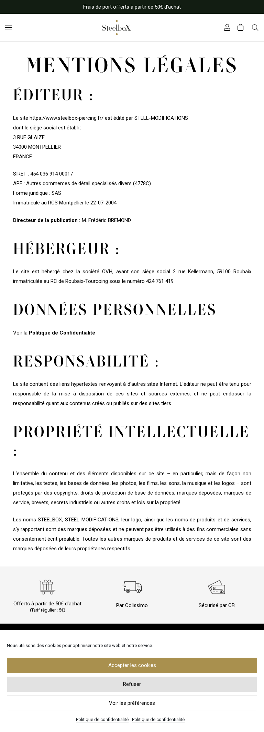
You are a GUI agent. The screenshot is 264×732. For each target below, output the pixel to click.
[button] (8, 27)
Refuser (132, 684)
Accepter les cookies (132, 665)
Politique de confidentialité (102, 719)
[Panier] (240, 27)
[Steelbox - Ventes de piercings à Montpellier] (117, 27)
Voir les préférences (132, 703)
